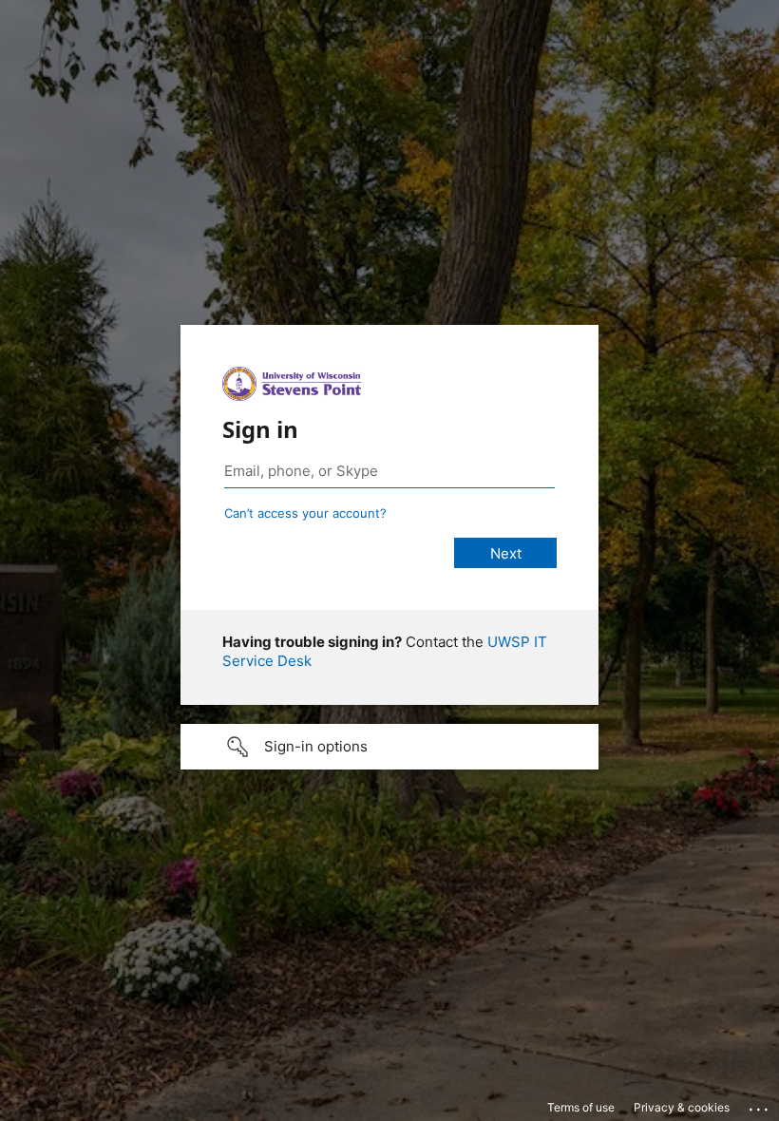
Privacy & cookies (682, 1107)
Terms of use (581, 1107)
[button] (389, 747)
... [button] (760, 1104)
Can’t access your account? (305, 513)
